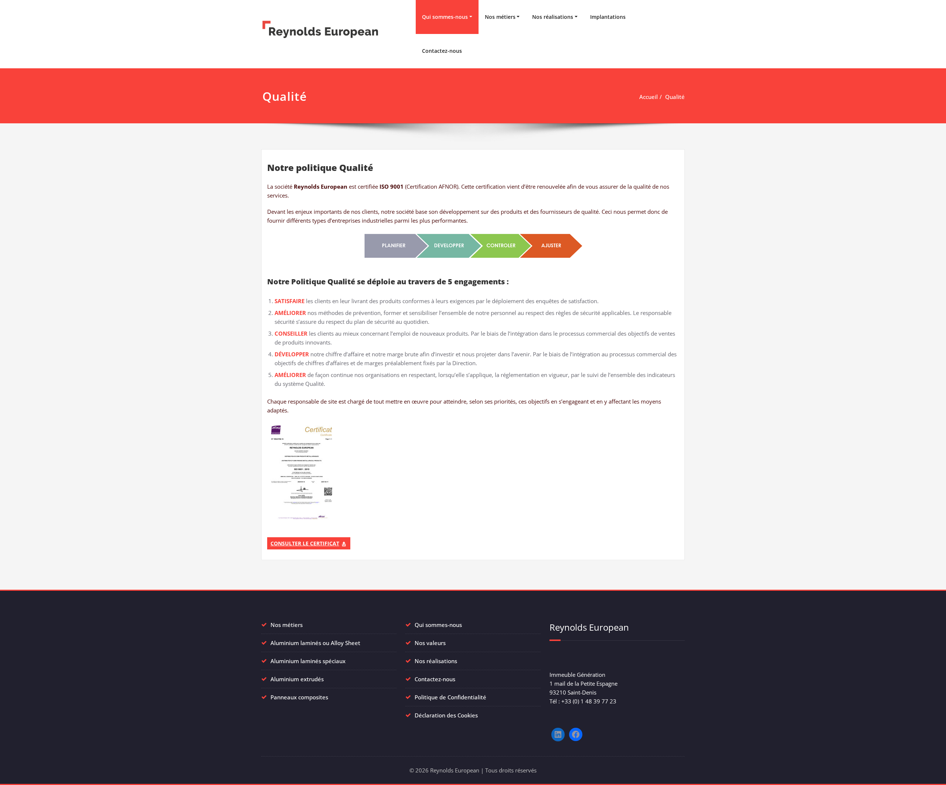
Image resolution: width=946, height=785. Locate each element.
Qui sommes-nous (445, 16)
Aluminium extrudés (297, 679)
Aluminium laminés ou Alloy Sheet (315, 643)
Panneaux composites (299, 697)
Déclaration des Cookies (446, 715)
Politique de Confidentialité (450, 697)
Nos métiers (500, 16)
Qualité (675, 96)
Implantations (608, 16)
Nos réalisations (552, 16)
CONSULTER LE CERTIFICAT (304, 543)
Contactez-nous (442, 50)
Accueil (648, 96)
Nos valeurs (430, 643)
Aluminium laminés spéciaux (308, 661)
